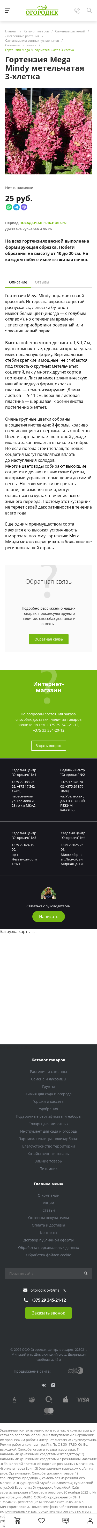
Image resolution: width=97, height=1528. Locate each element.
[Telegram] (16, 207)
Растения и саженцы (48, 1071)
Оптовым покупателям (48, 1217)
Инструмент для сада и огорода (48, 1131)
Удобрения (48, 1108)
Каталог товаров (48, 1059)
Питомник (48, 1168)
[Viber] (24, 207)
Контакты (48, 1232)
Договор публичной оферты (49, 1240)
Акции (48, 1202)
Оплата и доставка (48, 1225)
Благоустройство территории (48, 1146)
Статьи (48, 1210)
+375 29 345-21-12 (62, 724)
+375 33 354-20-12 (48, 730)
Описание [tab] (18, 282)
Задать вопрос (49, 745)
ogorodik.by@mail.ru (48, 1290)
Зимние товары (49, 1161)
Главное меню (48, 1183)
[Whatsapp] (9, 207)
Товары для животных (48, 1123)
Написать (48, 916)
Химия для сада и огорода (48, 1093)
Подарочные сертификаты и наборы (48, 1116)
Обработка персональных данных (48, 1247)
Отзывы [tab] (42, 282)
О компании (48, 1195)
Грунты (48, 1086)
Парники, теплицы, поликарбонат (48, 1138)
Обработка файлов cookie (48, 1254)
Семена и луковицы (48, 1079)
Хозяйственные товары (49, 1153)
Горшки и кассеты (48, 1101)
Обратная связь (48, 639)
